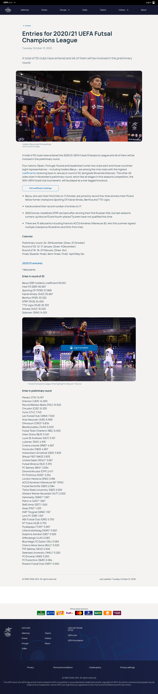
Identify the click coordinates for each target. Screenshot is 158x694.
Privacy (30, 667)
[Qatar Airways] (117, 613)
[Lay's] (60, 613)
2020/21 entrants (32, 263)
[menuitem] (28, 10)
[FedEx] (70, 613)
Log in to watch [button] (81, 347)
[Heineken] (41, 613)
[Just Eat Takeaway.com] (108, 613)
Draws (24, 638)
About (47, 643)
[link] (24, 10)
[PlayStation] (51, 613)
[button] (64, 10)
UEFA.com (72, 635)
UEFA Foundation (75, 640)
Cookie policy (95, 667)
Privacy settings (127, 667)
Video (24, 648)
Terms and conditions (63, 667)
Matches (26, 633)
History (48, 638)
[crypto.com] (89, 613)
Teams (48, 633)
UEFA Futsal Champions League (8, 10)
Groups (25, 643)
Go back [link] (28, 26)
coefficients (29, 173)
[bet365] (98, 613)
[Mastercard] (79, 613)
